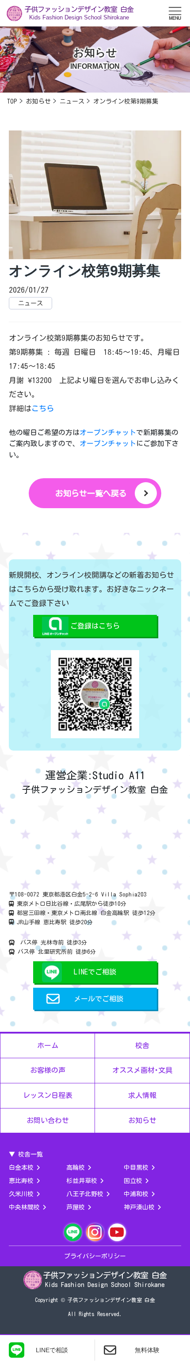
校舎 (142, 1045)
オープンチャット (108, 432)
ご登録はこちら (95, 625)
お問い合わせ (48, 1120)
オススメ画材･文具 (142, 1070)
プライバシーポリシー (95, 1256)
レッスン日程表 (47, 1095)
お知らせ (142, 1120)
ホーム (47, 1045)
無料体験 (147, 1350)
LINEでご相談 (95, 971)
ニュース (30, 303)
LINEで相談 (52, 1350)
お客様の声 (47, 1070)
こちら (42, 408)
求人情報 (142, 1095)
